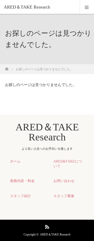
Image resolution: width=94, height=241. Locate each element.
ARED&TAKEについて (67, 163)
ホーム (15, 161)
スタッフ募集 (63, 196)
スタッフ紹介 (20, 196)
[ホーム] (6, 67)
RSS (46, 226)
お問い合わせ (63, 181)
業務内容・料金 (22, 181)
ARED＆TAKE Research (27, 7)
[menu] (87, 7)
